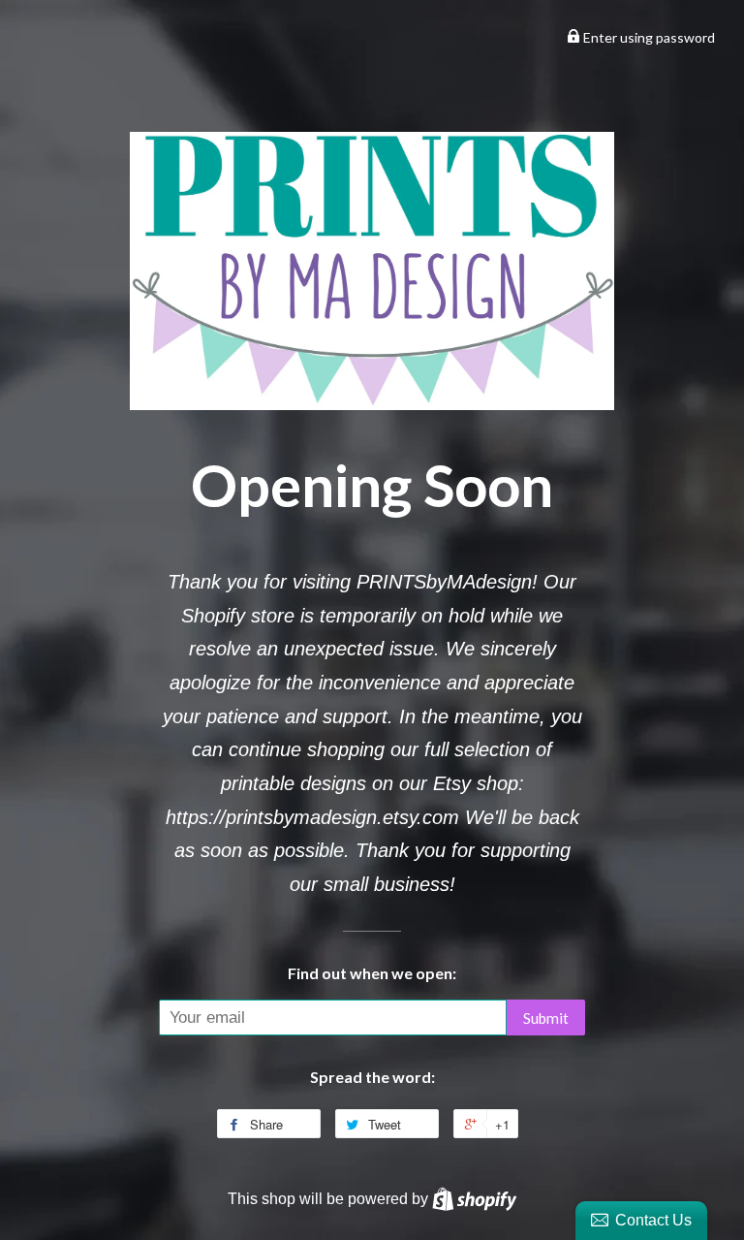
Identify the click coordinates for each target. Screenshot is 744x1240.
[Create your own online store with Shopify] (474, 1198)
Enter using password (647, 37)
